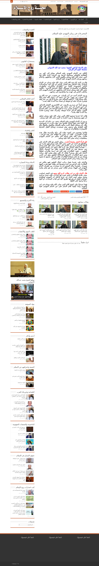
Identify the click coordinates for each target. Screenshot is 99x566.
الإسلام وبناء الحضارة (27, 19)
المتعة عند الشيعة (21, 382)
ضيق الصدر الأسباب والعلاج (19, 357)
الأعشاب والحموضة (21, 247)
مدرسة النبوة (57, 19)
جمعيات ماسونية (38, 19)
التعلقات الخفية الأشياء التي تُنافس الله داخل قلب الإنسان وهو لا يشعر (19, 34)
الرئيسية (75, 1)
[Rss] (26, 1)
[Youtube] (24, 1)
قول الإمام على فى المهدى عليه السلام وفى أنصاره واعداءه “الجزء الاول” (64, 215)
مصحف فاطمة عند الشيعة (19, 370)
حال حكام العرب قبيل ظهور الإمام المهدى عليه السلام (80, 230)
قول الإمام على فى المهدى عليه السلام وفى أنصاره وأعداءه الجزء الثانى (80, 215)
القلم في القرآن (21, 45)
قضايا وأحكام (53, 1)
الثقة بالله (23, 133)
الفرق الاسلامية (47, 19)
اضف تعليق (65, 36)
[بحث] (11, 1)
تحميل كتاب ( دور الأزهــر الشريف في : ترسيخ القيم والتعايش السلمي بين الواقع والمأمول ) (18, 505)
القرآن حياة (81, 19)
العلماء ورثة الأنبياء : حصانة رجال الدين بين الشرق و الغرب (48, 197)
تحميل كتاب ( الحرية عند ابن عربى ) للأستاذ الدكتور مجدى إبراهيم (19, 498)
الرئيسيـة (87, 19)
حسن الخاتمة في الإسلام (20, 146)
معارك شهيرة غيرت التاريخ (19, 178)
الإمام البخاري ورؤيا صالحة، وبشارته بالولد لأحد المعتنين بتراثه (19, 154)
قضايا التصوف (65, 19)
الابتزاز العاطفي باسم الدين (26, 276)
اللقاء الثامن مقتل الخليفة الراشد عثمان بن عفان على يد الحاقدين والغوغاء (18, 396)
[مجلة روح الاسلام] (49, 10)
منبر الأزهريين (74, 19)
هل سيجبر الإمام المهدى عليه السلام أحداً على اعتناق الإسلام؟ (47, 231)
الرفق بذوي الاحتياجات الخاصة (19, 464)
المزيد (86, 22)
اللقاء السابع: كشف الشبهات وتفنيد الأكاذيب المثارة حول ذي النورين (18, 409)
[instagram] (21, 1)
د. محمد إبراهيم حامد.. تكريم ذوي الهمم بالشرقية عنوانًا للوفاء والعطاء (18, 122)
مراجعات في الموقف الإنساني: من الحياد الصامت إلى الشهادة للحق (18, 479)
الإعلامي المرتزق (21, 433)
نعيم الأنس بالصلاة (21, 338)
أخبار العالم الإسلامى (69, 1)
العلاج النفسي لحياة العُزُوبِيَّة (19, 203)
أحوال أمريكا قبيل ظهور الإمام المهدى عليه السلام (63, 230)
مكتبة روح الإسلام (16, 19)
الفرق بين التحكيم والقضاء (19, 76)
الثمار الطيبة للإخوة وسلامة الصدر (77, 197)
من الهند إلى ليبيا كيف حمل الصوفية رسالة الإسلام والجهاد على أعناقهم (19, 308)
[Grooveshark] (22, 1)
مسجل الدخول (71, 243)
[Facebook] (25, 1)
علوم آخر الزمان (60, 1)
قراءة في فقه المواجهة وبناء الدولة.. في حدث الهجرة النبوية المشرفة (18, 167)
